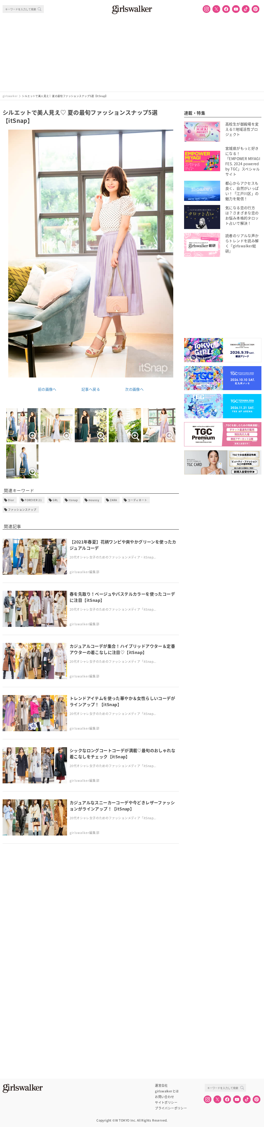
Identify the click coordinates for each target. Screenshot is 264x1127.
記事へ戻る (90, 389)
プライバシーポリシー (171, 1108)
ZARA (113, 500)
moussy (93, 500)
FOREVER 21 (33, 500)
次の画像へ (134, 389)
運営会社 (161, 1085)
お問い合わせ (164, 1096)
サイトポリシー (166, 1102)
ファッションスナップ (22, 509)
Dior (11, 500)
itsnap (73, 500)
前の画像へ (47, 389)
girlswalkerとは (167, 1091)
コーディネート (137, 500)
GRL (55, 500)
